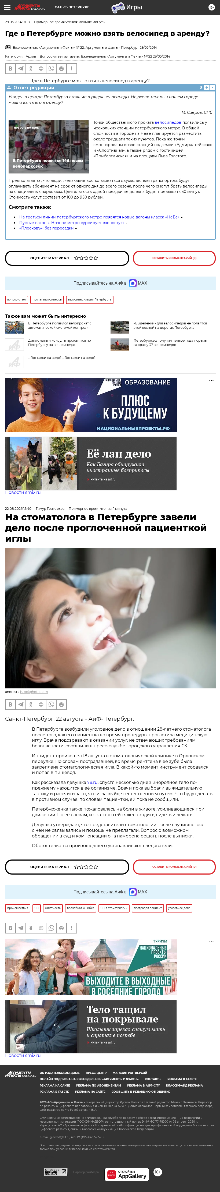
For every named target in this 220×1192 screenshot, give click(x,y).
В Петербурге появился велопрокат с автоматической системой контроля (59, 325)
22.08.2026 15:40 (18, 509)
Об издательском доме (60, 1073)
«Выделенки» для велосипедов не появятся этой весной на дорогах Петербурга (170, 325)
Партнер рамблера (86, 1172)
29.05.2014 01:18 (17, 22)
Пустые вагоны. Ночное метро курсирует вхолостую (71, 222)
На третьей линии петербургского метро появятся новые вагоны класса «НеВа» (99, 217)
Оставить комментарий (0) (174, 258)
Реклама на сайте (55, 1085)
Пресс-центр (96, 1073)
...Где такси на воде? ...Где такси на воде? (62, 358)
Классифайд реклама (184, 1085)
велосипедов (168, 122)
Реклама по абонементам (98, 1085)
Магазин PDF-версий (130, 1073)
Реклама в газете (182, 1079)
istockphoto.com (34, 692)
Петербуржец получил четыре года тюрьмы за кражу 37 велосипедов (170, 342)
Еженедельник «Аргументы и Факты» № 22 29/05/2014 (125, 56)
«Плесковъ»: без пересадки (46, 228)
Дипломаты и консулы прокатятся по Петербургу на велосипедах (59, 342)
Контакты (153, 1079)
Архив (31, 56)
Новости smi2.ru (23, 492)
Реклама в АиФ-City (143, 1085)
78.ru (92, 782)
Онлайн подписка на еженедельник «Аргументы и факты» (89, 1079)
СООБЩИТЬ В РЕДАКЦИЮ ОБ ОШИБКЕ (141, 1092)
